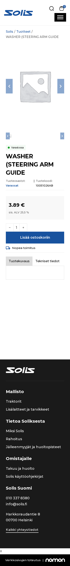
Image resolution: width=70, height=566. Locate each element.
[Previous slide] (9, 86)
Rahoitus (14, 439)
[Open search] (51, 8)
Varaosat (12, 185)
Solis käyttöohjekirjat (24, 476)
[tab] (19, 261)
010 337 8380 (18, 498)
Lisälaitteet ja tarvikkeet (27, 409)
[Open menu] (60, 17)
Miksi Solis (15, 431)
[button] (61, 8)
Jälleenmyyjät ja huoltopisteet (33, 447)
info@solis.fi (16, 504)
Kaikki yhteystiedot (22, 530)
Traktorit (14, 401)
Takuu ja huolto (20, 468)
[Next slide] (60, 86)
